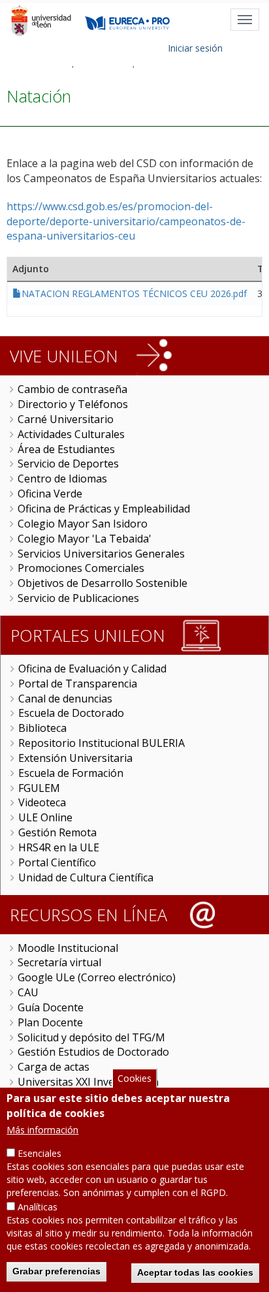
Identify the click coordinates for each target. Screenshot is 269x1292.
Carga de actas (53, 1067)
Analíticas (37, 1207)
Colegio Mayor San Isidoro (83, 523)
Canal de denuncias (65, 698)
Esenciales (39, 1153)
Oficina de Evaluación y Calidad (92, 668)
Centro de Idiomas (62, 478)
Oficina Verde (50, 493)
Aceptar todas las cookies (195, 1272)
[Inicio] (41, 20)
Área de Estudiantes (66, 449)
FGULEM (39, 788)
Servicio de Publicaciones (78, 598)
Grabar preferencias (56, 1271)
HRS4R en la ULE (58, 847)
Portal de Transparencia (77, 683)
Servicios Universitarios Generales (101, 553)
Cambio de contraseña (72, 389)
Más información (42, 1130)
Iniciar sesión (195, 48)
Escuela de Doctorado (71, 713)
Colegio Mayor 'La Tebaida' (84, 538)
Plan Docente (50, 1022)
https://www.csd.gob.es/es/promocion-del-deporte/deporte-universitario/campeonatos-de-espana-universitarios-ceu (126, 221)
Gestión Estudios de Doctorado (93, 1052)
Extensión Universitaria (75, 758)
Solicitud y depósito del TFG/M (91, 1037)
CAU (28, 992)
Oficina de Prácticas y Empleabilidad (104, 508)
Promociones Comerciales (81, 568)
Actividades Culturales (71, 434)
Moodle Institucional (68, 948)
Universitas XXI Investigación (88, 1082)
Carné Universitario (66, 419)
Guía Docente (51, 1007)
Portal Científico (57, 862)
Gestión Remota (57, 832)
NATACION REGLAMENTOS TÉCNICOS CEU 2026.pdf (134, 293)
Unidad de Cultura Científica (85, 877)
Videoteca (42, 802)
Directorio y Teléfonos (73, 404)
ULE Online (45, 817)
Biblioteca (42, 728)
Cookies (134, 1078)
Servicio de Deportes (68, 463)
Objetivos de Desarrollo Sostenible (102, 583)
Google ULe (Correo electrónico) (97, 977)
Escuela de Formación (70, 773)
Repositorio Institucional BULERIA (101, 743)
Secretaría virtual (59, 962)
